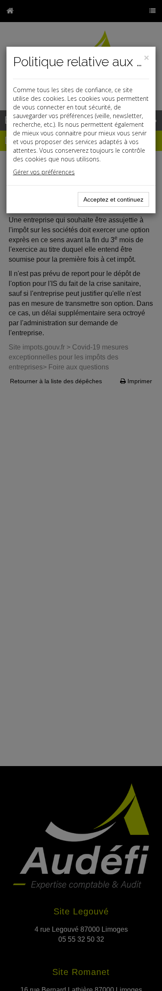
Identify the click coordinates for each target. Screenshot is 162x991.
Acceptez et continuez (113, 199)
